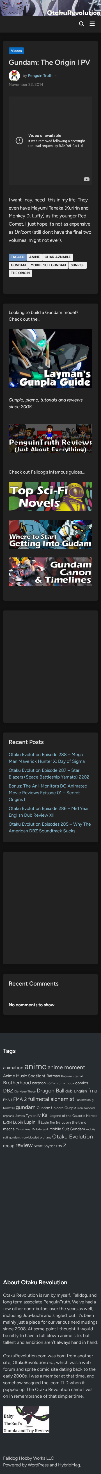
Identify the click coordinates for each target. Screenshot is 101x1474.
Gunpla (70, 1108)
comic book (65, 1083)
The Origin (20, 273)
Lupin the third (73, 1122)
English (80, 1091)
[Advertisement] (50, 666)
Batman (53, 1075)
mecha (9, 1129)
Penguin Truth (40, 75)
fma (92, 1090)
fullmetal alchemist (51, 1099)
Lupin (18, 1122)
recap (8, 1145)
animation (13, 1067)
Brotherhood (17, 1082)
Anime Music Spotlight (24, 1075)
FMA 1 (7, 1100)
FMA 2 (20, 1099)
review (24, 1145)
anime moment (66, 1067)
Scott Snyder (44, 1146)
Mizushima (23, 1129)
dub (69, 1091)
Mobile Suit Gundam (48, 265)
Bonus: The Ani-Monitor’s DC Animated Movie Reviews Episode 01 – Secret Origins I (48, 792)
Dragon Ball (50, 1090)
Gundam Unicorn (50, 1108)
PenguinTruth (56, 1302)
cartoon (39, 1082)
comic (51, 1083)
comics (81, 1083)
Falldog (79, 1295)
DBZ (8, 1090)
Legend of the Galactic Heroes (73, 1115)
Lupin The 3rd (50, 1122)
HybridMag (69, 1465)
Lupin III (32, 1122)
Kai (45, 1115)
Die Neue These (25, 1091)
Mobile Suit (39, 1129)
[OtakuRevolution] (50, 7)
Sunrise (77, 265)
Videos (16, 51)
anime (34, 257)
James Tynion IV (28, 1115)
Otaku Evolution (72, 1136)
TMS (59, 1146)
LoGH (7, 1122)
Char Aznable (58, 257)
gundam (18, 265)
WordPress (38, 1465)
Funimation (83, 1100)
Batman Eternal (71, 1076)
